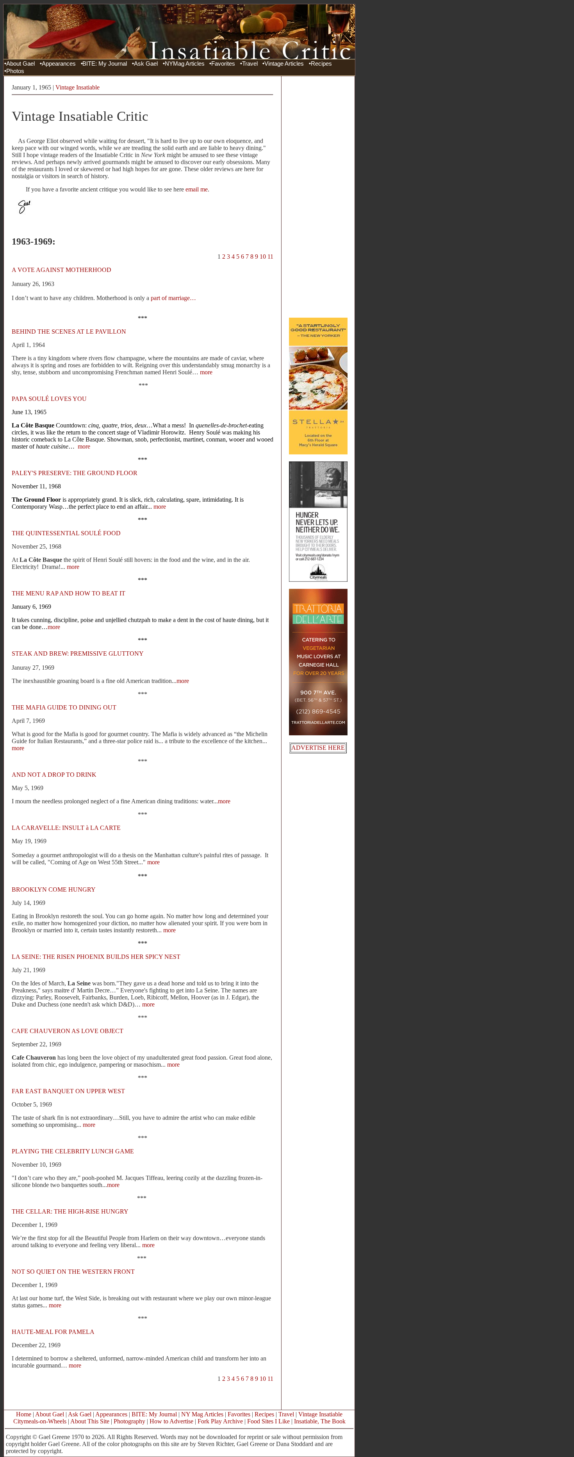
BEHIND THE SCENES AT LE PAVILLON (69, 331)
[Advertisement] (318, 196)
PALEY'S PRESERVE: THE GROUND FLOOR (74, 473)
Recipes (321, 64)
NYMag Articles (185, 64)
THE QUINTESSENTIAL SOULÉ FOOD (66, 533)
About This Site (89, 1421)
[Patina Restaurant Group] (318, 452)
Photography (129, 1421)
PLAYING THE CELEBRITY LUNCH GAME (73, 1151)
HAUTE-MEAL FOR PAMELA (53, 1331)
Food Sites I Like (268, 1421)
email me (196, 189)
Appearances (59, 64)
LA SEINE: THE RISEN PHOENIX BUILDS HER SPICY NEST (96, 956)
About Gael (20, 64)
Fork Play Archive (220, 1421)
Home (23, 1414)
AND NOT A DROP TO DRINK (54, 774)
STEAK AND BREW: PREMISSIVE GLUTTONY (78, 653)
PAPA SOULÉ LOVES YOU (49, 398)
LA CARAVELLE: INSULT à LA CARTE (66, 827)
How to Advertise (171, 1421)
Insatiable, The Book (320, 1421)
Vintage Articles (284, 64)
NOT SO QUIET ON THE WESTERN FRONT (73, 1271)
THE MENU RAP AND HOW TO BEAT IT (68, 593)
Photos (15, 71)
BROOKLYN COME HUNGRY (54, 889)
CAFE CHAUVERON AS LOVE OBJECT (67, 1031)
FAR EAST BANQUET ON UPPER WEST (68, 1091)
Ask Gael (146, 64)
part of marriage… (173, 298)
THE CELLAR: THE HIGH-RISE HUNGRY (70, 1211)
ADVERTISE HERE (318, 747)
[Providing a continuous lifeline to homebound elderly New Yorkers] (318, 579)
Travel (250, 64)
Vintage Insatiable (77, 87)
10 (263, 256)
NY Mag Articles (202, 1414)
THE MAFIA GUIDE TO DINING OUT (64, 707)
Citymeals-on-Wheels (39, 1421)
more (206, 372)
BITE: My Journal (104, 64)
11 (270, 256)
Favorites (223, 64)
